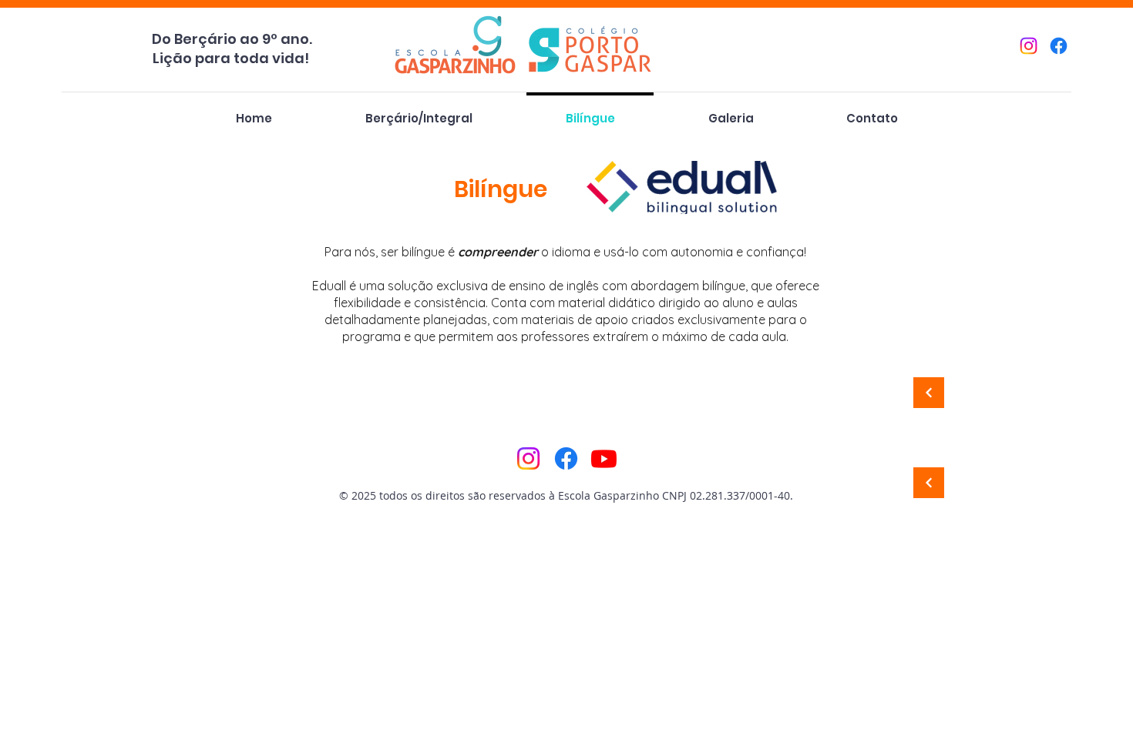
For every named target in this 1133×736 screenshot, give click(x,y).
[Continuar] (928, 392)
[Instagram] (1028, 46)
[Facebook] (1058, 46)
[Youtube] (604, 458)
